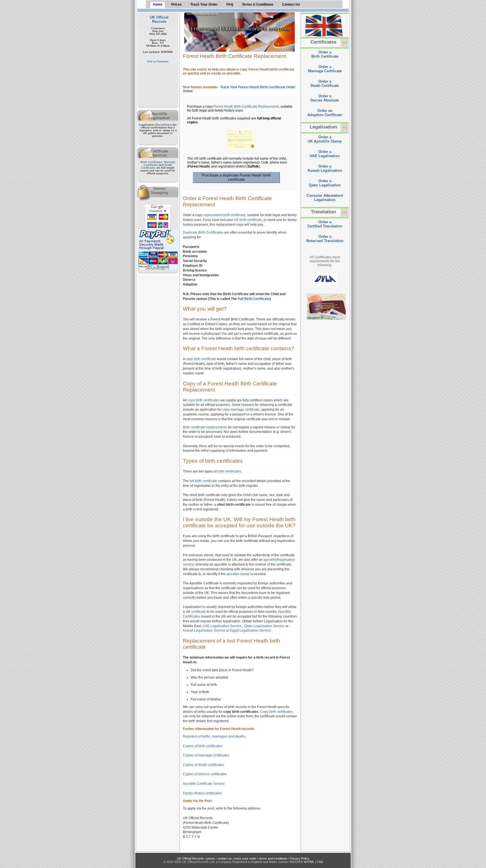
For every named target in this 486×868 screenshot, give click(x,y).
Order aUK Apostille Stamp (325, 139)
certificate (198, 612)
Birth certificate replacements (205, 427)
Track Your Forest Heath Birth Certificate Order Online (239, 89)
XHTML (309, 862)
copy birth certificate (201, 359)
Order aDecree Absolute (324, 98)
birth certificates (229, 471)
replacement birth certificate (224, 215)
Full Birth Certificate (254, 299)
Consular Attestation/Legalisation (325, 197)
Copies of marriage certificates (206, 755)
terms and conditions (273, 858)
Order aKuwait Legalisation (325, 168)
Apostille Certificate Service (204, 784)
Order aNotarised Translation (324, 238)
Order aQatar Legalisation (325, 183)
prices (210, 858)
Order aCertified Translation (324, 224)
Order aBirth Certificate (324, 54)
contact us (224, 858)
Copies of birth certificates (202, 746)
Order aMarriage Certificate (325, 69)
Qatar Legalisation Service (264, 626)
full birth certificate (203, 481)
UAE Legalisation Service (222, 626)
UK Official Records (159, 19)
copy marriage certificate (241, 410)
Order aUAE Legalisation (325, 154)
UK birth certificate (248, 220)
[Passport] (328, 321)
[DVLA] (327, 287)
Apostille (162, 124)
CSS (320, 862)
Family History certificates (202, 793)
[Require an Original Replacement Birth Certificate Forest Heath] (242, 151)
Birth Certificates (151, 162)
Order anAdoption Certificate (324, 112)
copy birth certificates (204, 400)
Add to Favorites (157, 61)
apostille (270, 560)
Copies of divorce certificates (205, 774)
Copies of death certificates (203, 765)
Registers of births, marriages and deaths (214, 736)
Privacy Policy (299, 858)
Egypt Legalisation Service (250, 630)
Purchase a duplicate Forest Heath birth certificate (236, 177)
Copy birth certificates (276, 712)
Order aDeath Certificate (324, 83)
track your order (245, 858)
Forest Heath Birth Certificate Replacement (246, 106)
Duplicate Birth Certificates (203, 232)
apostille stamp (237, 574)
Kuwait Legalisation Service (204, 630)
